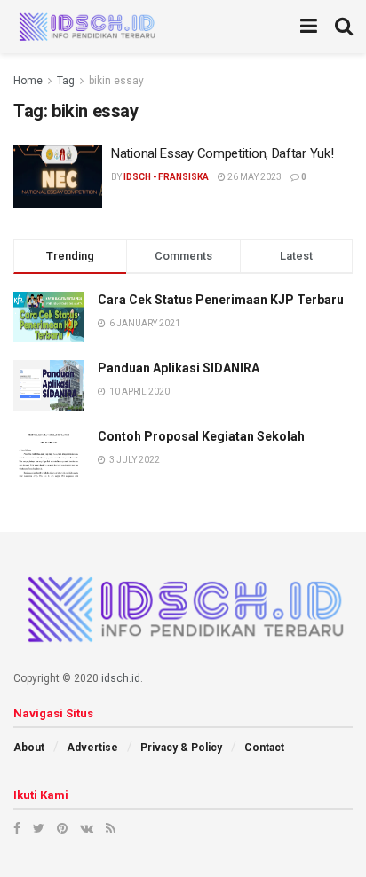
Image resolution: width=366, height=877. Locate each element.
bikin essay (116, 80)
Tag (66, 80)
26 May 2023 (254, 177)
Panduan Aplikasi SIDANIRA (178, 368)
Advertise (92, 747)
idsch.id (120, 678)
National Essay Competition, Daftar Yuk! (222, 153)
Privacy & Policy (181, 747)
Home (28, 80)
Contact (264, 747)
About (28, 747)
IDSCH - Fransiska (166, 177)
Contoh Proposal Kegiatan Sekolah (201, 436)
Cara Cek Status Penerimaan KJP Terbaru (221, 300)
